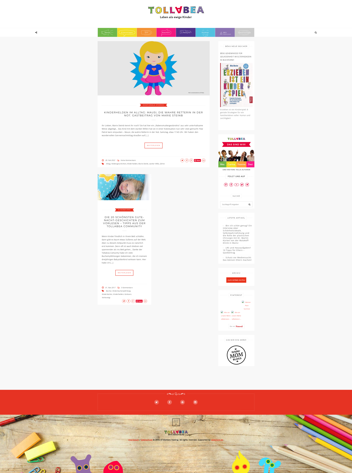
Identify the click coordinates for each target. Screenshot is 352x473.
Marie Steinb (143, 164)
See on (233, 326)
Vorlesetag (106, 297)
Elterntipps (127, 32)
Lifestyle (185, 32)
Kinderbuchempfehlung (121, 291)
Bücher (109, 291)
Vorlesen (127, 294)
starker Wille (154, 164)
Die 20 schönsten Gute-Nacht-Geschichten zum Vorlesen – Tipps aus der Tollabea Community (124, 222)
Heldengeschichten (118, 164)
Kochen (166, 32)
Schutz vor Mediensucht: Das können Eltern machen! (237, 258)
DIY (146, 32)
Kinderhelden (132, 164)
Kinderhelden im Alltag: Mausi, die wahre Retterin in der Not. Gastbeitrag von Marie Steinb (153, 114)
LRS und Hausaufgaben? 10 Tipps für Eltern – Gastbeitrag (237, 250)
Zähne (162, 164)
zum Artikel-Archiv (236, 280)
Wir (225, 32)
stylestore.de (217, 439)
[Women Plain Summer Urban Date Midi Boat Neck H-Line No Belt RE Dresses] (247, 306)
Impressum (133, 439)
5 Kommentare (126, 287)
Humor (205, 32)
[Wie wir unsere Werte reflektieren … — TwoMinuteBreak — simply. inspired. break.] (226, 316)
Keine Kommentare (128, 160)
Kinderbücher (107, 294)
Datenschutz (244, 32)
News (107, 32)
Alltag (108, 164)
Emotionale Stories (153, 105)
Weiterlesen (153, 145)
